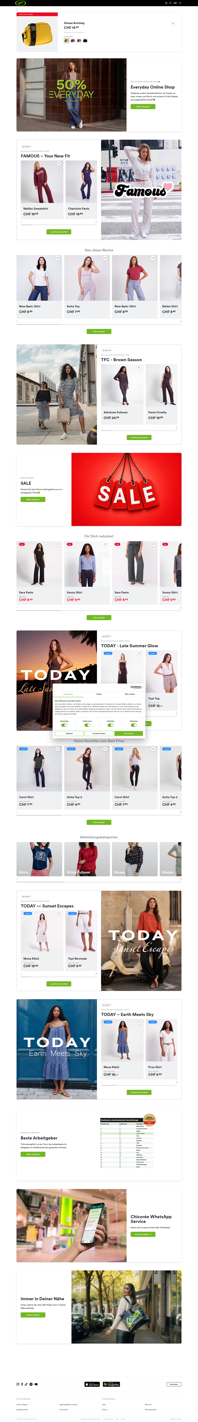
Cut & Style (63, 1410)
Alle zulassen (128, 733)
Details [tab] (99, 694)
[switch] (87, 725)
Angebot (108, 653)
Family (123, 1419)
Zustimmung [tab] (68, 694)
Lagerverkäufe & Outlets (68, 1405)
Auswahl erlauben (99, 733)
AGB (117, 1419)
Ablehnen (69, 733)
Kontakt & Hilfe (22, 1410)
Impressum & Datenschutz (91, 1419)
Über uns (148, 1405)
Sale (22, 544)
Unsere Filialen (21, 1405)
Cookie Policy (108, 1419)
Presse (104, 1410)
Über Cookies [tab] (130, 694)
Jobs (104, 1405)
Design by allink (176, 1419)
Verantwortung (150, 1410)
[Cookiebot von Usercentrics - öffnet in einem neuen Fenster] (134, 687)
